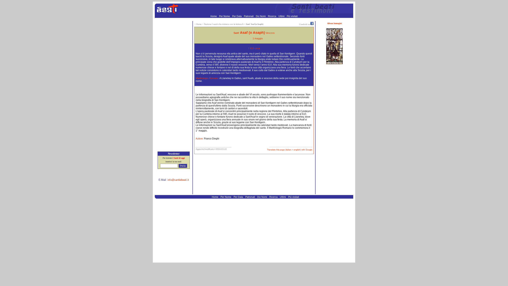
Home (213, 16)
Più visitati (292, 16)
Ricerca (272, 16)
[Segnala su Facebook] (312, 24)
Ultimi (281, 16)
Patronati (249, 16)
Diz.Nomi (261, 16)
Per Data (237, 16)
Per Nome (225, 16)
